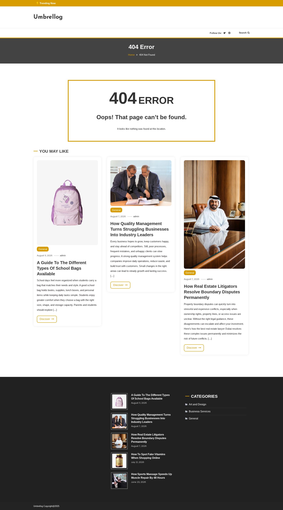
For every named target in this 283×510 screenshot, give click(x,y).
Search (243, 32)
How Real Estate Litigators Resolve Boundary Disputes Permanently (212, 292)
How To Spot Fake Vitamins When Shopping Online (148, 456)
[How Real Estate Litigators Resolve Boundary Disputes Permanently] (119, 441)
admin (63, 255)
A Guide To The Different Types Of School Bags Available (61, 268)
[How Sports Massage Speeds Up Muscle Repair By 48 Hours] (119, 480)
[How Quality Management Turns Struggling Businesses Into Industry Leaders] (119, 421)
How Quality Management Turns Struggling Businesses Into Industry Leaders (139, 229)
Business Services (199, 411)
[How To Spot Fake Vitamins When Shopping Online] (119, 461)
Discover (45, 319)
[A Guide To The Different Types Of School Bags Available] (119, 401)
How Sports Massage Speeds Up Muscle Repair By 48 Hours (151, 476)
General (42, 249)
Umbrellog (48, 17)
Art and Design (197, 404)
